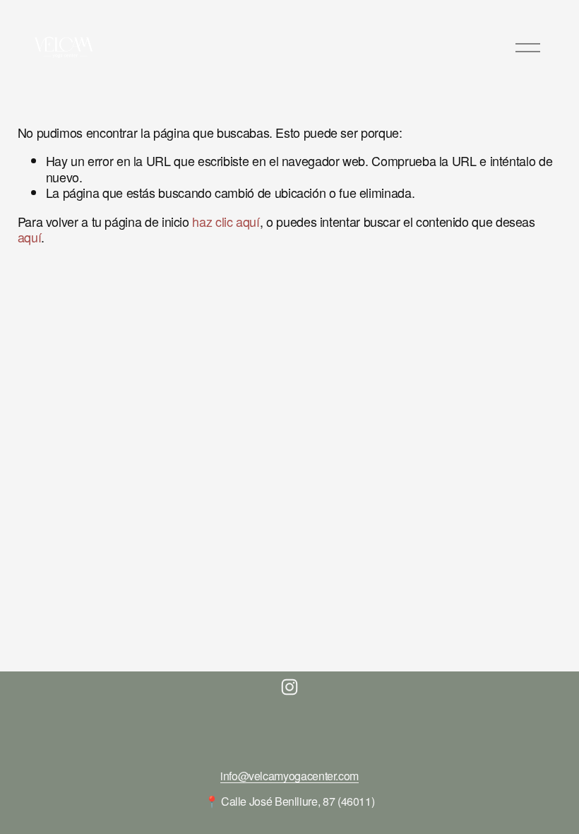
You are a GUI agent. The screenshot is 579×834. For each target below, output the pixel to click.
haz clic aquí (225, 221)
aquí (30, 237)
